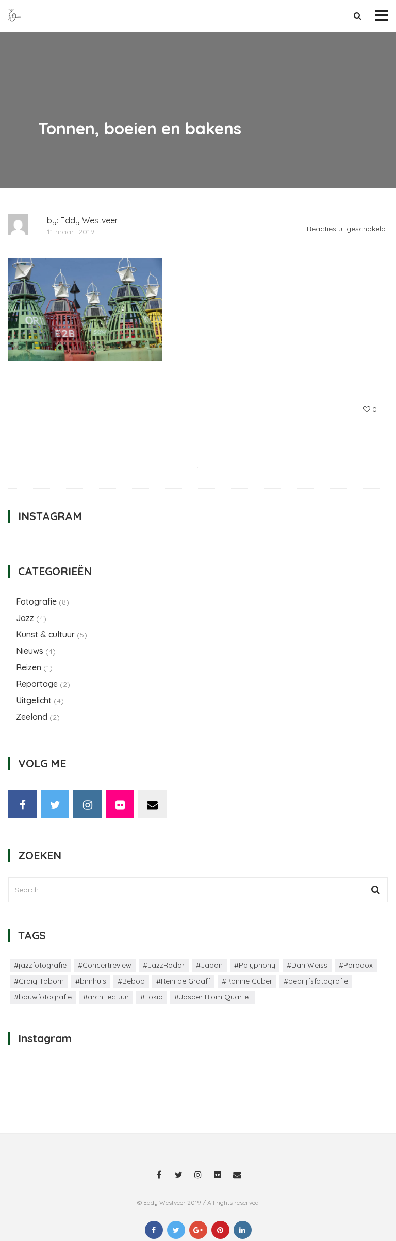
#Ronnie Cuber (247, 981)
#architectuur (106, 997)
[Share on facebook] (154, 1230)
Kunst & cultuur (45, 634)
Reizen (28, 667)
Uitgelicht (34, 700)
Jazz (25, 618)
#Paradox (356, 965)
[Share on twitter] (176, 1230)
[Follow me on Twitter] (55, 804)
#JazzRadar (164, 965)
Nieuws (29, 651)
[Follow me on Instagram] (87, 804)
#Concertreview (104, 965)
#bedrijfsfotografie (316, 981)
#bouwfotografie (43, 997)
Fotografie (36, 601)
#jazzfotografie (40, 965)
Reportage (37, 684)
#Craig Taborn (39, 981)
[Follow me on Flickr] (120, 804)
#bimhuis (90, 981)
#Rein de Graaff (183, 981)
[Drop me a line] (152, 804)
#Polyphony (254, 965)
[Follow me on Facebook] (22, 804)
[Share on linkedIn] (243, 1230)
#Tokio (151, 997)
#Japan (209, 965)
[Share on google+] (198, 1230)
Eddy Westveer (89, 220)
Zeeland (31, 717)
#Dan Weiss (307, 965)
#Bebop (131, 981)
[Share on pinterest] (220, 1230)
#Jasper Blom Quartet (212, 997)
